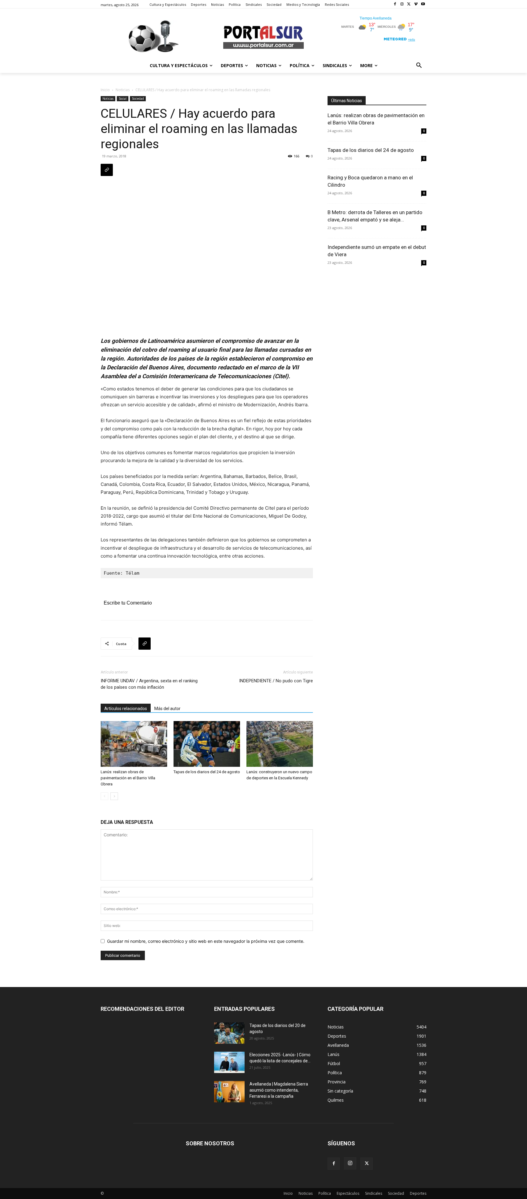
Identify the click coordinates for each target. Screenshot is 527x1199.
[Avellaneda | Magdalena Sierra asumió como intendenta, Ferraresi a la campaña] (229, 1091)
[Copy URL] (107, 170)
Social (123, 98)
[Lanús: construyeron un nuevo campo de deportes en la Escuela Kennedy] (279, 744)
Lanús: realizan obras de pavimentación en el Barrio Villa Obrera (128, 778)
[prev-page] (104, 796)
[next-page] (114, 796)
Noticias (123, 89)
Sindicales (373, 1193)
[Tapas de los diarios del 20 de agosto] (229, 1033)
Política (324, 1193)
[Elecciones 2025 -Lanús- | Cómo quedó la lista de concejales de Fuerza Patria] (229, 1062)
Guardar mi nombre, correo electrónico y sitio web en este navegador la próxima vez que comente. (205, 941)
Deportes (418, 1193)
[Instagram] (402, 4)
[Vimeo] (415, 4)
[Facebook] (395, 4)
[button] (419, 65)
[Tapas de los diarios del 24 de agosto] (207, 744)
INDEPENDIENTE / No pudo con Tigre (276, 681)
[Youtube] (422, 4)
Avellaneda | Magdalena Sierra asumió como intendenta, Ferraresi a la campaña (278, 1090)
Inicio (105, 89)
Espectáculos (348, 1193)
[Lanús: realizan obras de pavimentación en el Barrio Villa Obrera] (134, 744)
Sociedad (138, 98)
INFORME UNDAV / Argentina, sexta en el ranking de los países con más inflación (149, 684)
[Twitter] (409, 4)
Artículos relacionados (125, 708)
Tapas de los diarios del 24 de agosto (207, 772)
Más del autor (167, 708)
